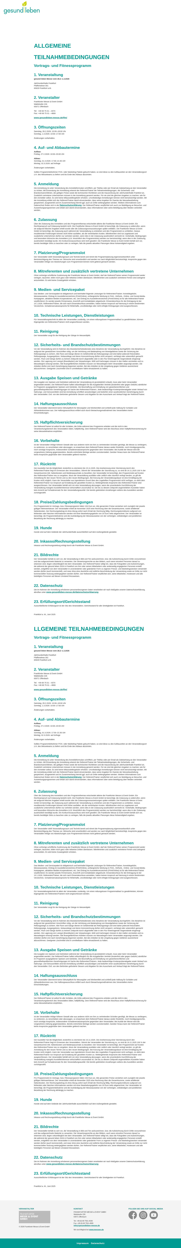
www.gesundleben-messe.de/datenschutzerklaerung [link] (72, 592)
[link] (22, 13)
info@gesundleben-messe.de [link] (87, 1226)
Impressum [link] (83, 1243)
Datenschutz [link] (97, 1243)
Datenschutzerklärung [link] (71, 205)
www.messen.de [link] (96, 1230)
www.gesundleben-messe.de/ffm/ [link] (50, 118)
